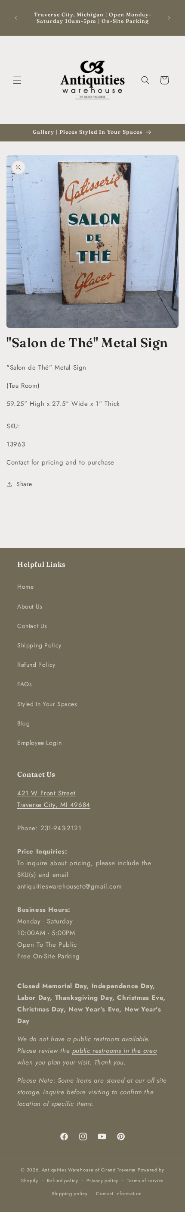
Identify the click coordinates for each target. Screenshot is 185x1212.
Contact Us (32, 626)
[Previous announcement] (15, 17)
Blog (23, 723)
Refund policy (62, 1180)
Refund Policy (36, 664)
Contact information (119, 1193)
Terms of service (145, 1180)
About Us (30, 606)
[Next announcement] (169, 17)
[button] (17, 80)
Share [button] (24, 484)
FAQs (24, 684)
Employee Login (39, 742)
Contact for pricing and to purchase (60, 462)
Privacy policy (102, 1180)
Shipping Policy (39, 645)
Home (25, 586)
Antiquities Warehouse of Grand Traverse (89, 1169)
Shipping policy (70, 1193)
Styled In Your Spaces (47, 704)
